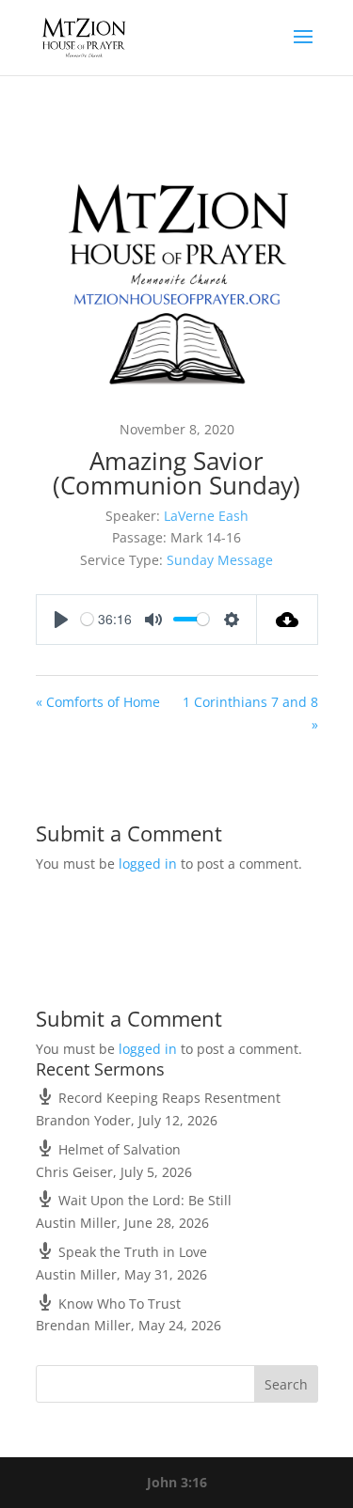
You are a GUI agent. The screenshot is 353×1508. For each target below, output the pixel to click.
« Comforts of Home (98, 702)
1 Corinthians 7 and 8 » (250, 713)
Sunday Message (220, 560)
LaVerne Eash (206, 516)
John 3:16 (177, 1482)
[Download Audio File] (287, 619)
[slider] (87, 619)
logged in (148, 863)
